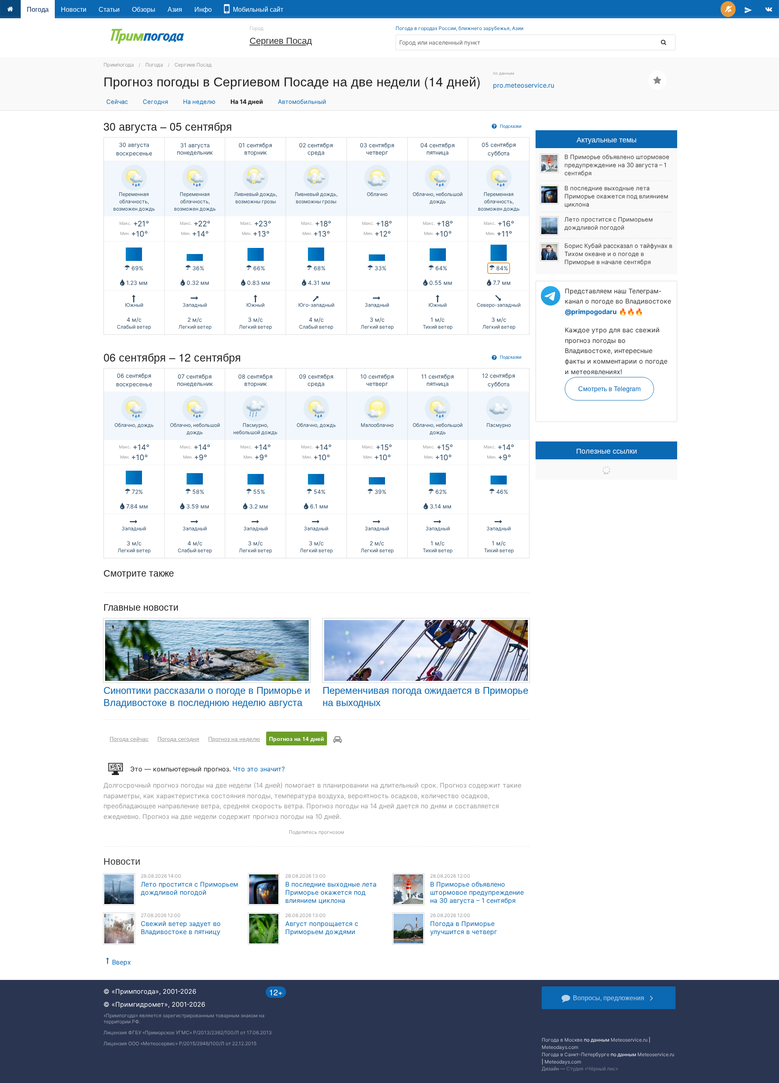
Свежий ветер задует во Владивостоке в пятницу (181, 927)
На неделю (199, 102)
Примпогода (118, 65)
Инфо (203, 9)
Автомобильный (302, 102)
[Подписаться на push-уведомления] (728, 9)
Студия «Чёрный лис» (592, 1069)
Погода (38, 9)
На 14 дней (246, 102)
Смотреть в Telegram (609, 388)
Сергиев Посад (281, 40)
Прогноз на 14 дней (296, 738)
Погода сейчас (129, 738)
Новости (73, 9)
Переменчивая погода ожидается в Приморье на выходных (425, 696)
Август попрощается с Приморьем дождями (321, 927)
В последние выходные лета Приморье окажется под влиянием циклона (331, 892)
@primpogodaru (591, 312)
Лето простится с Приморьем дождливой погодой (189, 888)
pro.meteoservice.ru (523, 85)
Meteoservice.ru (629, 1040)
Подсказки (510, 126)
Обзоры (143, 9)
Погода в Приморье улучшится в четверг (463, 927)
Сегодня (155, 102)
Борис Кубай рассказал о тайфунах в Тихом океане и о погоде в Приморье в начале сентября (618, 254)
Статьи (109, 9)
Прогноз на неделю (234, 738)
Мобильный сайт (256, 9)
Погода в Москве (562, 1040)
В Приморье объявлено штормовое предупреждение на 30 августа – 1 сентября (477, 892)
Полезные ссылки (606, 450)
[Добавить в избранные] (657, 80)
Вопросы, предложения (608, 997)
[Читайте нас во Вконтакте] (768, 9)
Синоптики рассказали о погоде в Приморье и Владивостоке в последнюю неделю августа (206, 696)
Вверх (121, 962)
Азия (175, 9)
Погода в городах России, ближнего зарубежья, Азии (459, 28)
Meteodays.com (560, 1047)
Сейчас (117, 102)
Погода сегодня (178, 738)
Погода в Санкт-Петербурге (575, 1054)
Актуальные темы (607, 139)
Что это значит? (259, 769)
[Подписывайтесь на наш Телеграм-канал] (748, 9)
